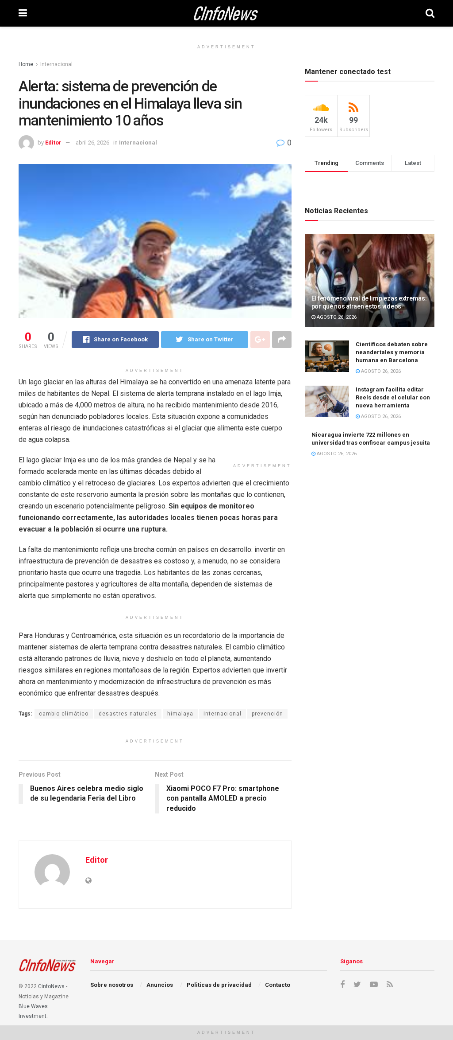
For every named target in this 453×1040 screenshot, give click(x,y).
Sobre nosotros (111, 984)
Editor (53, 142)
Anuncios (159, 984)
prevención (267, 714)
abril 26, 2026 (92, 142)
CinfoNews (51, 986)
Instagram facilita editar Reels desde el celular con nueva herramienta (393, 397)
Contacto (277, 984)
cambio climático (63, 714)
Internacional (56, 64)
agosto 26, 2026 (336, 317)
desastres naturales (128, 714)
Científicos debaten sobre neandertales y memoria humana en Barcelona (392, 352)
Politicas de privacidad (219, 984)
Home (26, 64)
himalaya (180, 714)
